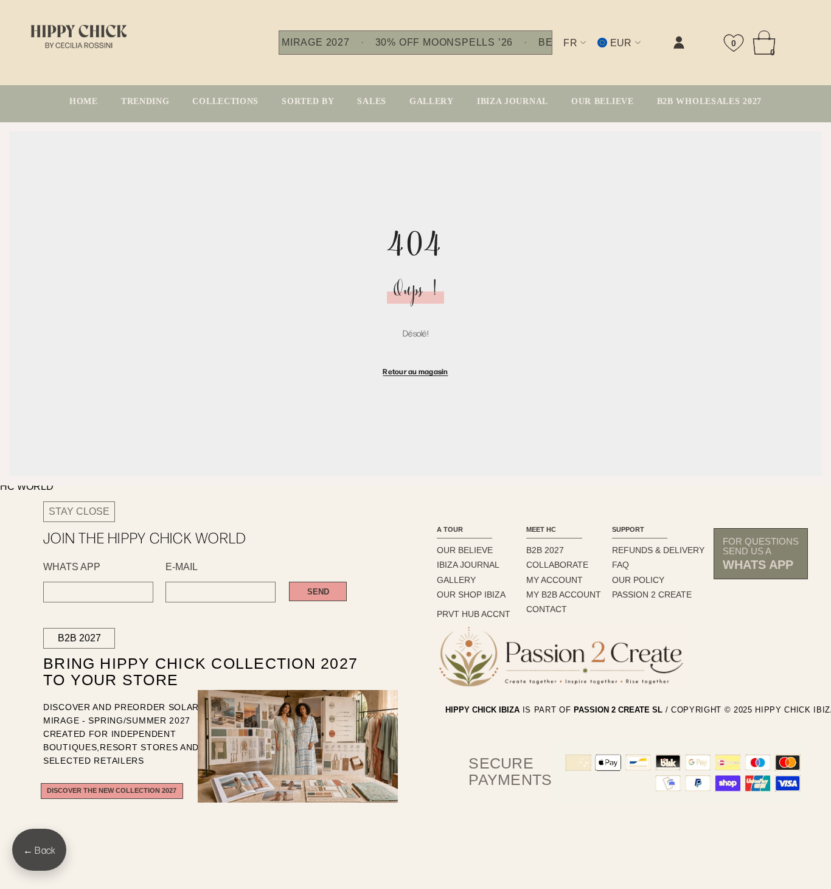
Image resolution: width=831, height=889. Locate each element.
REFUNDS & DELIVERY (658, 550)
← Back (39, 850)
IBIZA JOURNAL (468, 565)
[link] (557, 53)
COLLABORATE (557, 565)
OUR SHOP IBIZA (471, 594)
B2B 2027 (79, 638)
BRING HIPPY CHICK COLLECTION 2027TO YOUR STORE (179, 672)
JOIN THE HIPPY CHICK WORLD (144, 537)
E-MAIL (181, 567)
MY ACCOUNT (554, 580)
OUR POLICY (638, 580)
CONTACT (546, 609)
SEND (318, 591)
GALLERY (456, 580)
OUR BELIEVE (465, 550)
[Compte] (679, 42)
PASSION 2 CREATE (652, 594)
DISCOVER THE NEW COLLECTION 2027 (111, 790)
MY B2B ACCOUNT (563, 594)
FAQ (620, 565)
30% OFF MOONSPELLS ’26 (444, 42)
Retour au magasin (415, 371)
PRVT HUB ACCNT (473, 614)
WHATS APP (71, 567)
